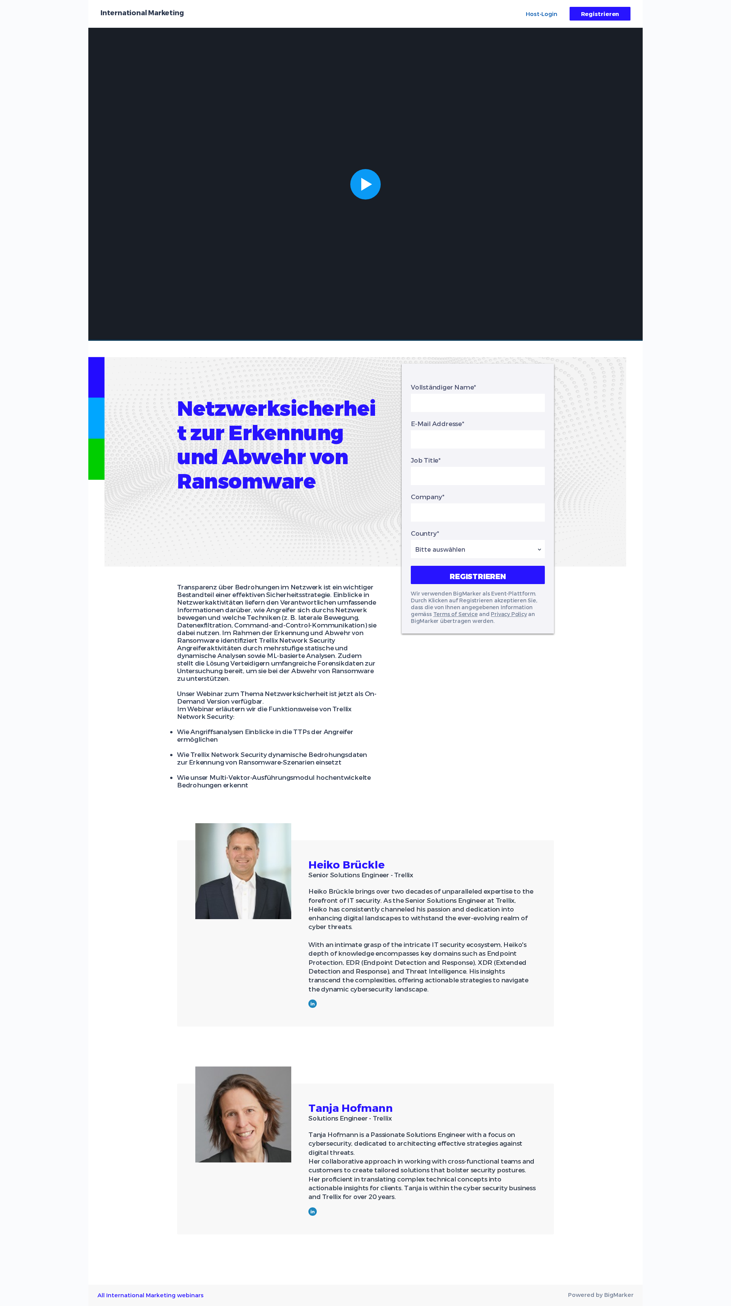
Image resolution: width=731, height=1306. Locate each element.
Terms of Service (455, 614)
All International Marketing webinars (150, 1295)
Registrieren (600, 13)
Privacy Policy (509, 614)
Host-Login (541, 13)
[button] (365, 184)
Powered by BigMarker (601, 1294)
